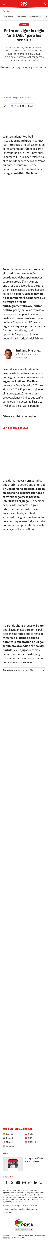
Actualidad (8, 17)
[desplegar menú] (4, 4)
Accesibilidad (7, 1212)
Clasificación (35, 17)
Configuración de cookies (28, 1209)
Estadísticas (21, 357)
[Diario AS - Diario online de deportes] (24, 4)
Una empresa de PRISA (24, 1223)
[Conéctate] (44, 3)
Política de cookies (10, 1209)
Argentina (22, 670)
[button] (5, 106)
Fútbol (6, 11)
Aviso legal (16, 1206)
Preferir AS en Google (24, 106)
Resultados (21, 17)
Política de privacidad (30, 1206)
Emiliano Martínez (28, 350)
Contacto (6, 1206)
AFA (31, 670)
